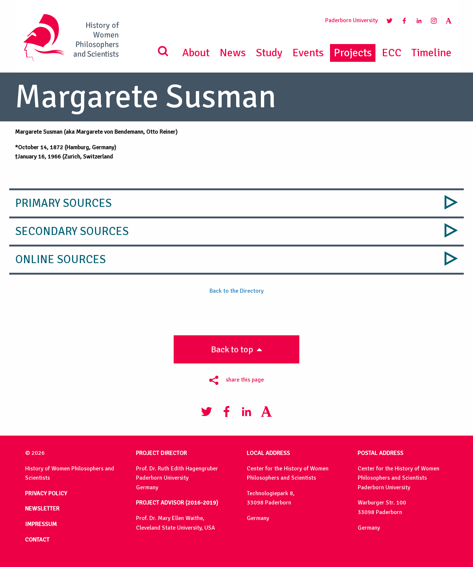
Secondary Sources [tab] (72, 231)
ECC (391, 53)
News (233, 53)
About (196, 53)
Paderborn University (351, 20)
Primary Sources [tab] (63, 203)
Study (269, 53)
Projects (353, 53)
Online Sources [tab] (60, 259)
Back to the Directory (236, 291)
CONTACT (37, 539)
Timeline (431, 53)
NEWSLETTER (42, 508)
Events (308, 53)
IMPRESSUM (41, 524)
